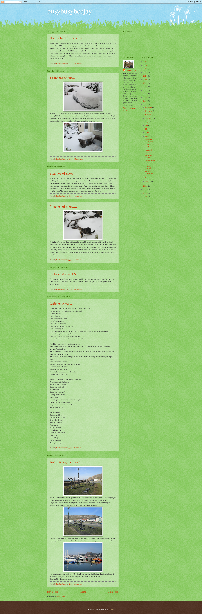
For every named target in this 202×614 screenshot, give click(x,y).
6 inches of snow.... (63, 206)
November (149, 111)
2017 (145, 90)
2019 (145, 83)
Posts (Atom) (60, 596)
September (149, 118)
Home (83, 591)
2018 (145, 87)
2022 (145, 72)
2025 (145, 61)
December (148, 107)
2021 (145, 76)
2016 (145, 94)
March (147, 136)
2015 (145, 97)
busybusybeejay (69, 10)
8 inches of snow (61, 173)
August (147, 122)
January (148, 181)
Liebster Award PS (63, 274)
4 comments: (78, 196)
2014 (145, 101)
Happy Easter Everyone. (67, 38)
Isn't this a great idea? (65, 462)
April (147, 132)
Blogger (111, 609)
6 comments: (78, 448)
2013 (145, 104)
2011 (145, 189)
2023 (145, 69)
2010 (145, 193)
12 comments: (79, 159)
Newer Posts (53, 591)
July (146, 125)
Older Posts (113, 591)
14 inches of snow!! (64, 77)
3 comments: (78, 63)
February (148, 178)
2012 (145, 186)
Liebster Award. (61, 303)
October (148, 115)
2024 (145, 65)
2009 (145, 197)
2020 (145, 79)
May (147, 129)
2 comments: (78, 260)
